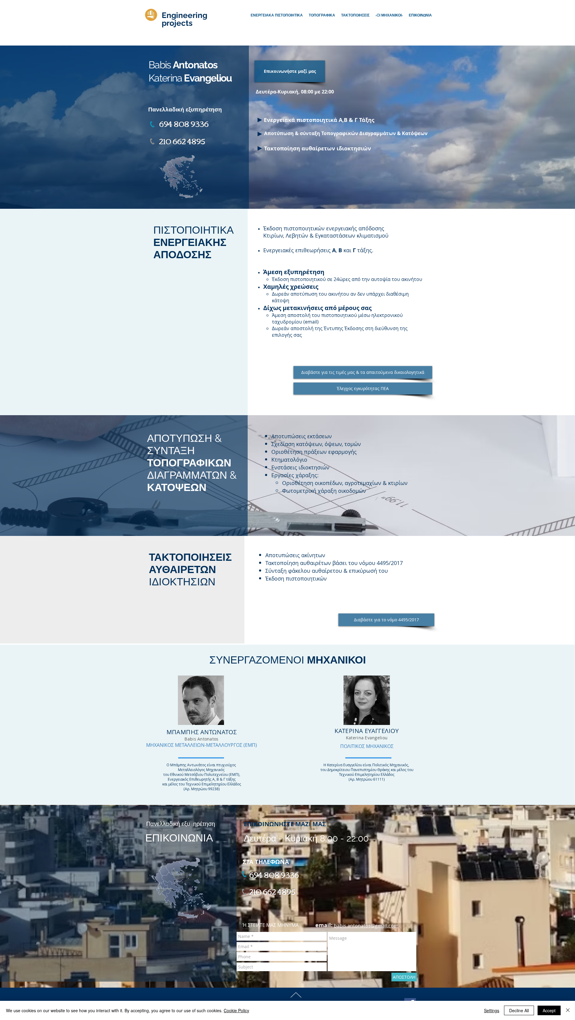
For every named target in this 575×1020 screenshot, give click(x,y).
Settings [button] (491, 1010)
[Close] (567, 1010)
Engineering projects (184, 19)
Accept (549, 1010)
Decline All (519, 1010)
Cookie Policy (236, 1010)
